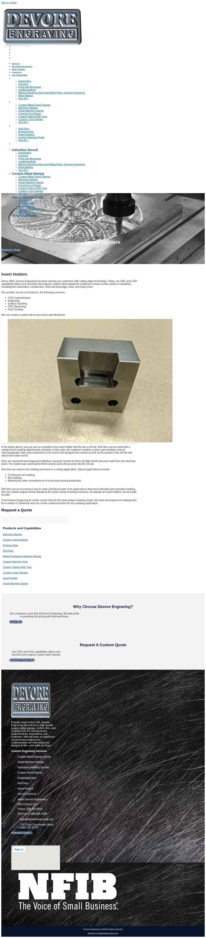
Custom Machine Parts (31, 137)
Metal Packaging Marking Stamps (22, 556)
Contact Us (16, 55)
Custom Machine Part (15, 561)
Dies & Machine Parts (27, 125)
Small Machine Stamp (30, 110)
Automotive (24, 81)
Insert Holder (10, 578)
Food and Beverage (29, 87)
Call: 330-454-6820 (19, 58)
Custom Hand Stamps (15, 540)
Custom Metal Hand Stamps (34, 105)
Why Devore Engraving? (22, 49)
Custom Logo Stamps (30, 119)
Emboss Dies (26, 131)
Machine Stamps (27, 108)
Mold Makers (25, 95)
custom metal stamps (23, 728)
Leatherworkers (27, 90)
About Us (16, 47)
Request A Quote (24, 143)
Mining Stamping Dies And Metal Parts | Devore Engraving (51, 92)
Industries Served (25, 78)
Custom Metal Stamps (28, 101)
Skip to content (9, 2)
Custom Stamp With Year (32, 116)
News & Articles (18, 52)
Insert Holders (26, 134)
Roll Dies (23, 128)
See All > (23, 170)
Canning (23, 84)
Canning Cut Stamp (29, 113)
